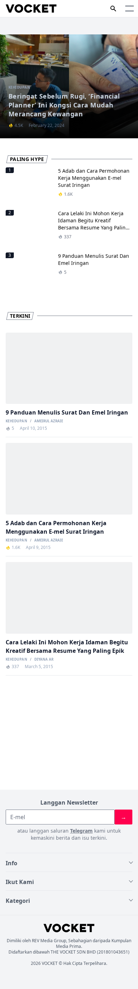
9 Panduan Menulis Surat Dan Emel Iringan (67, 412)
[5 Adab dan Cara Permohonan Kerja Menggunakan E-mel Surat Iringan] (69, 478)
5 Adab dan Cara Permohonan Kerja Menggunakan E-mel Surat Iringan (94, 177)
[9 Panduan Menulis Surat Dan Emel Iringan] (69, 368)
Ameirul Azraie (48, 421)
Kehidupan (16, 421)
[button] (129, 8)
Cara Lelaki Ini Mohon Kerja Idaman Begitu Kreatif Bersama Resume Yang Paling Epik (93, 224)
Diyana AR (43, 659)
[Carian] (113, 8)
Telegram (81, 830)
